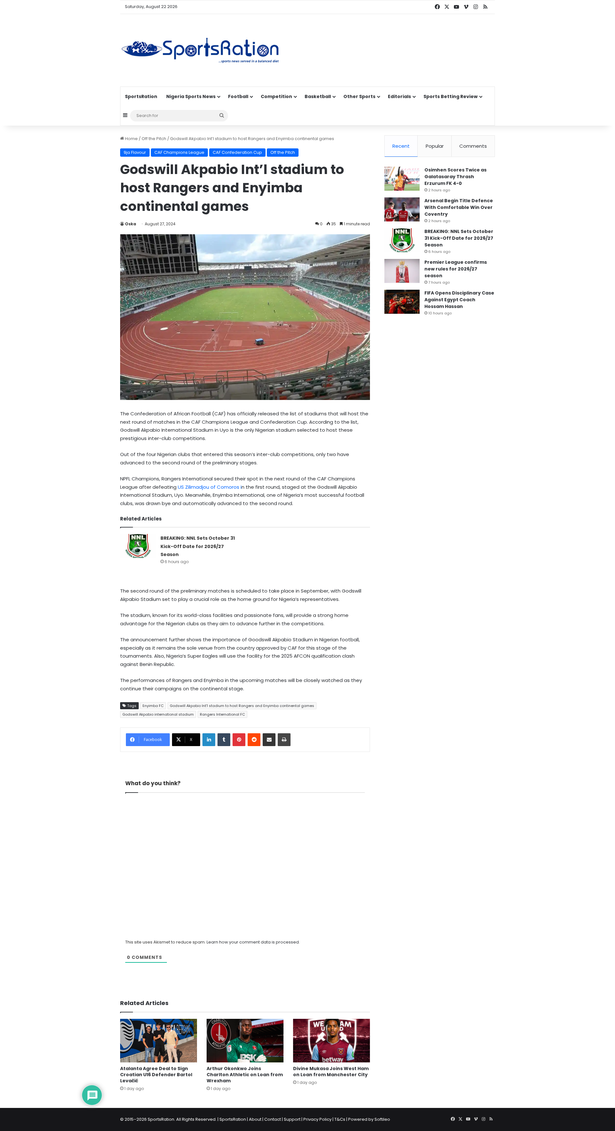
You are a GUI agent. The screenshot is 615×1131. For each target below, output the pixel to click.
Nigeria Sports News (191, 96)
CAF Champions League (179, 152)
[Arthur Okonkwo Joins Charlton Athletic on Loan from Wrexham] (245, 1040)
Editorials (399, 96)
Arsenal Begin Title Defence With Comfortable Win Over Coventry (458, 207)
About (255, 1119)
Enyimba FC (153, 705)
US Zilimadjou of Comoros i (209, 487)
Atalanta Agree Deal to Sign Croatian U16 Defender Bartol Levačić (156, 1074)
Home (131, 139)
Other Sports (359, 96)
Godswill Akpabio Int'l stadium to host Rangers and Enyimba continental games (242, 705)
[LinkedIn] (208, 739)
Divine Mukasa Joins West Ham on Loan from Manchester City (331, 1071)
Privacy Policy (317, 1119)
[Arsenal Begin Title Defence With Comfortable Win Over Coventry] (402, 209)
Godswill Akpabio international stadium (158, 714)
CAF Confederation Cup (237, 152)
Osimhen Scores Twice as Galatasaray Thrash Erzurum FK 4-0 (455, 177)
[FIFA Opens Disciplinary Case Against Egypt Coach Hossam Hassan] (402, 302)
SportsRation (141, 96)
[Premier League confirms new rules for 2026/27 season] (402, 271)
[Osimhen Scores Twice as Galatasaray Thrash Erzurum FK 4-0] (402, 179)
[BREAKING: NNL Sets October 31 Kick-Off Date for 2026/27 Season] (138, 546)
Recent (401, 146)
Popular (435, 146)
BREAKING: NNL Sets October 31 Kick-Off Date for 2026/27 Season (197, 546)
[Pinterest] (239, 739)
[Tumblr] (223, 739)
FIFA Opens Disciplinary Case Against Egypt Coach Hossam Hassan (459, 300)
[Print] (284, 739)
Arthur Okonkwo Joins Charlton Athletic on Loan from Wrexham (245, 1074)
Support (292, 1119)
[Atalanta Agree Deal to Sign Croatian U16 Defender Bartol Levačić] (158, 1040)
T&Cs (339, 1119)
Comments (473, 146)
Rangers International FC (222, 714)
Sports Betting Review (450, 96)
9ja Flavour (135, 152)
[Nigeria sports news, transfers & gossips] (200, 50)
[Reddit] (254, 739)
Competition (276, 96)
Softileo (382, 1119)
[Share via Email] (269, 739)
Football (238, 96)
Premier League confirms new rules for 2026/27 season (455, 269)
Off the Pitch (154, 139)
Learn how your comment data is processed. (253, 942)
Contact (272, 1119)
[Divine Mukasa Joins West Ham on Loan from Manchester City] (331, 1040)
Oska (130, 224)
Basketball (318, 96)
